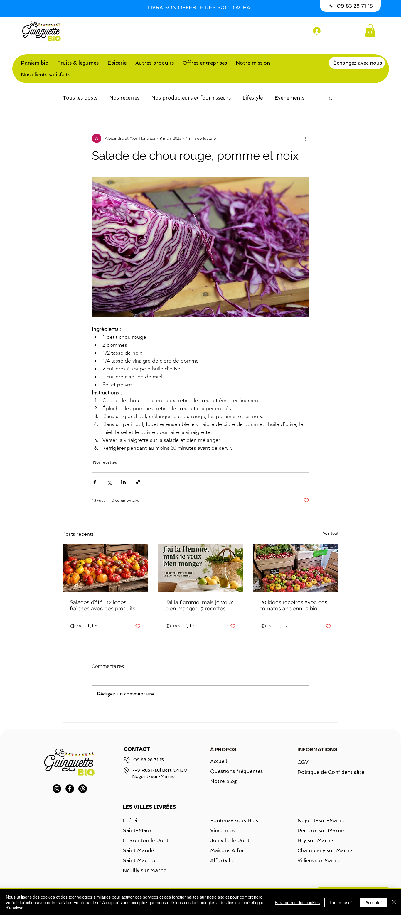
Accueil (218, 761)
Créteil (131, 820)
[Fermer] (393, 902)
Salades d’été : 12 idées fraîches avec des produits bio (102, 605)
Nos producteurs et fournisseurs (191, 98)
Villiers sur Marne (318, 860)
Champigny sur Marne (324, 850)
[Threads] (82, 788)
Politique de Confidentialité (327, 772)
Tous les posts (80, 98)
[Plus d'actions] (305, 138)
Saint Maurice (139, 860)
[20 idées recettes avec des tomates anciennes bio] (295, 568)
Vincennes (222, 830)
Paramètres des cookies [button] (297, 902)
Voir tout (330, 533)
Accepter (373, 902)
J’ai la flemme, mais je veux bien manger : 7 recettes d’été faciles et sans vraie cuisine (199, 605)
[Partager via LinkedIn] (123, 482)
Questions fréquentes (236, 771)
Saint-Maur (137, 830)
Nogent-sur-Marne (321, 820)
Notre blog (223, 781)
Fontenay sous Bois (234, 820)
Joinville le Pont (230, 840)
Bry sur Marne (315, 840)
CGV (303, 762)
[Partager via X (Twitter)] (109, 482)
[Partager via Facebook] (94, 482)
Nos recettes (124, 98)
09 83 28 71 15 (148, 760)
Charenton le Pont (146, 840)
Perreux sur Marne (320, 830)
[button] (370, 30)
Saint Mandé (138, 850)
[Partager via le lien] (138, 482)
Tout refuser (340, 902)
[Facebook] (69, 788)
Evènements (289, 98)
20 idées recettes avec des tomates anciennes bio (293, 605)
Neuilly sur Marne (144, 870)
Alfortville (222, 860)
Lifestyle (252, 98)
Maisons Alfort (228, 850)
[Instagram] (57, 788)
